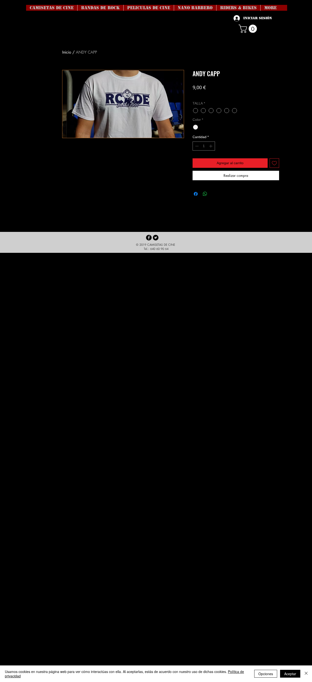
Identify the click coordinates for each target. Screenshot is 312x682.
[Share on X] (214, 194)
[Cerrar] (306, 673)
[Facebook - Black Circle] (149, 237)
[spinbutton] (203, 146)
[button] (249, 29)
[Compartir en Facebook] (196, 194)
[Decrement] (196, 146)
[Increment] (211, 146)
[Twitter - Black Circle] (155, 237)
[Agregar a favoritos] (274, 163)
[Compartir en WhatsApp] (205, 194)
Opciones (265, 673)
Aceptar (290, 673)
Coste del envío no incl (209, 94)
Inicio (66, 52)
